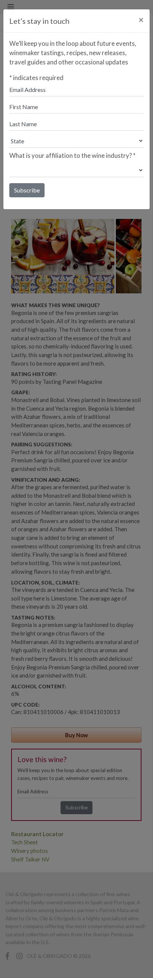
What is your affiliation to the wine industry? (72, 155)
